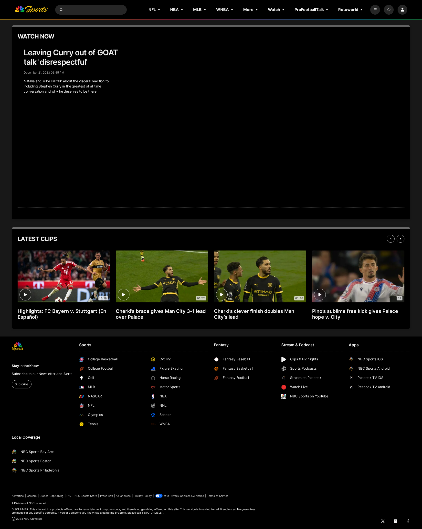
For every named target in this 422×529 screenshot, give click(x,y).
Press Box (106, 496)
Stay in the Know (25, 366)
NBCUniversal (37, 503)
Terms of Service (218, 496)
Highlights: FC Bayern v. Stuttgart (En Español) (62, 314)
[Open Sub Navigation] (159, 9)
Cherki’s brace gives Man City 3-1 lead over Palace (161, 314)
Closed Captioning (51, 496)
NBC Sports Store (85, 496)
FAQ (68, 496)
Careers (32, 496)
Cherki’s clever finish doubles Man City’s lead (254, 314)
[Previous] (391, 239)
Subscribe (21, 384)
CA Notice (197, 496)
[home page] (31, 9)
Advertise (18, 496)
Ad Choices (123, 496)
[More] (375, 10)
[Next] (400, 239)
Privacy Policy (143, 496)
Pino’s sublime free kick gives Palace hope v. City (355, 314)
